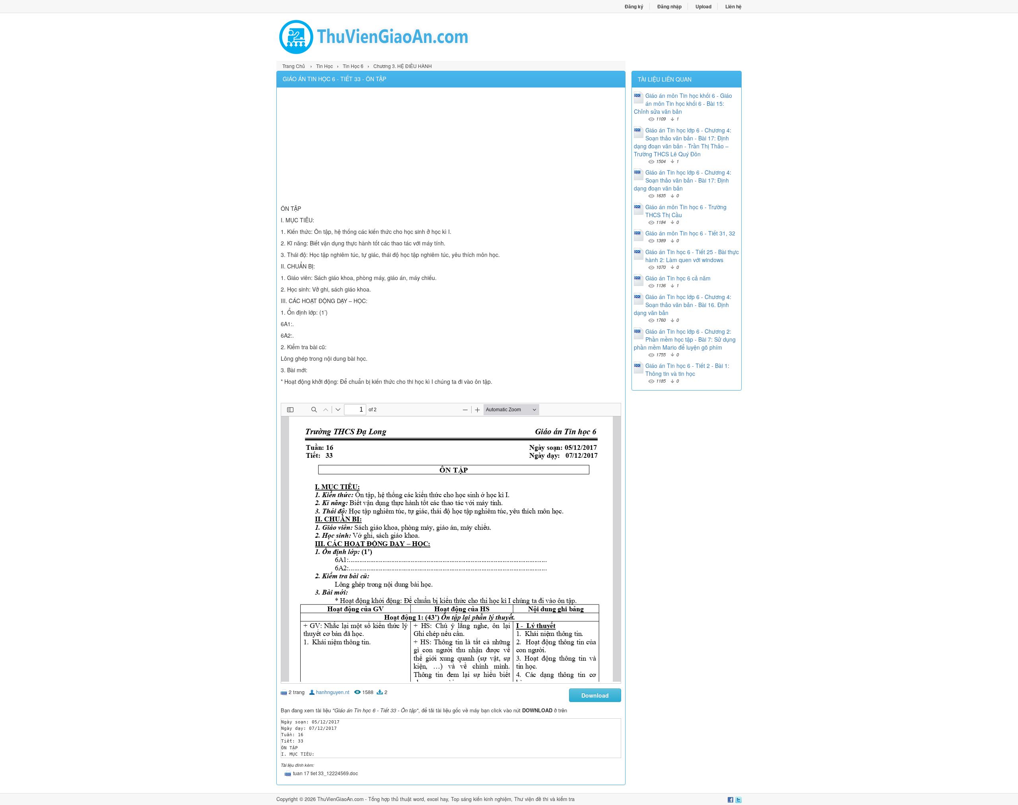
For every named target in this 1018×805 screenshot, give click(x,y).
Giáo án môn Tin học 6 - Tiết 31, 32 (690, 233)
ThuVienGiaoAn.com (340, 799)
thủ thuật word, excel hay (419, 799)
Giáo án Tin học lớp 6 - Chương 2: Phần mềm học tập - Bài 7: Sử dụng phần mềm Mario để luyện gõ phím (685, 339)
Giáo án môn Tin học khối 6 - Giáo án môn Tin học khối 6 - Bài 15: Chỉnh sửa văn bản (683, 103)
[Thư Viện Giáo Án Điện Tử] (392, 37)
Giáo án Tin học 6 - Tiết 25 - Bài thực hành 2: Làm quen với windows (692, 256)
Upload (703, 6)
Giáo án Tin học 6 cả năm (678, 278)
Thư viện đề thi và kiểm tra (544, 799)
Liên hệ (733, 6)
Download (595, 695)
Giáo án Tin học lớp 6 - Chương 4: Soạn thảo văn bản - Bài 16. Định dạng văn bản (682, 305)
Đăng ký (634, 6)
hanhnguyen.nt (333, 692)
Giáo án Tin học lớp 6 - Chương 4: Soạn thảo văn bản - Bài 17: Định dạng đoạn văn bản (682, 180)
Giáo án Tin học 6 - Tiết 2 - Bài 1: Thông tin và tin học (687, 369)
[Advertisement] (451, 147)
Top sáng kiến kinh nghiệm (481, 799)
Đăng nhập (669, 6)
